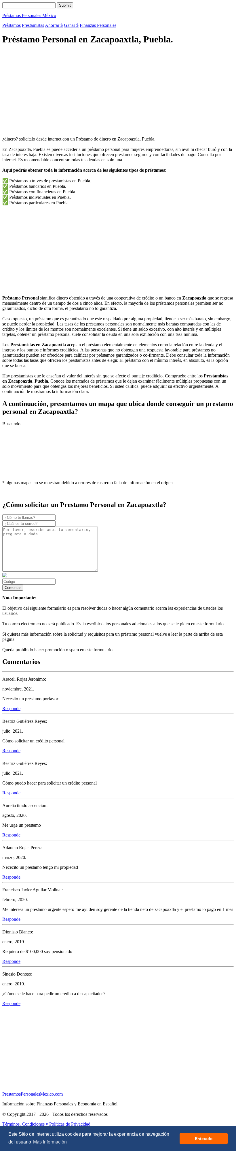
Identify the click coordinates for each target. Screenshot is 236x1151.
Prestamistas (33, 25)
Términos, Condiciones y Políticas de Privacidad (46, 1124)
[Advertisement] (118, 91)
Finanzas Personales (98, 25)
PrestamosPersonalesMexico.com (32, 1094)
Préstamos (11, 25)
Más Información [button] (50, 1141)
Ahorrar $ (54, 25)
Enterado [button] (204, 1138)
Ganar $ (71, 25)
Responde (11, 708)
